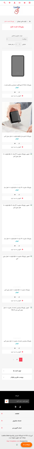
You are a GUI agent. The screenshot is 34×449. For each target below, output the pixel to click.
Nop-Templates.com (13, 441)
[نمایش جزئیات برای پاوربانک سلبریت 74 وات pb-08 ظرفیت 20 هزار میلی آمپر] (17, 168)
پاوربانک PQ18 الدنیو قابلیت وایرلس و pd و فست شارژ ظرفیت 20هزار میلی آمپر (17, 85)
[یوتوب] (20, 406)
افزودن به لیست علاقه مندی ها (14, 92)
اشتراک (6, 401)
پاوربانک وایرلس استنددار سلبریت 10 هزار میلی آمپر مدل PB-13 (17, 341)
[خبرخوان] (15, 406)
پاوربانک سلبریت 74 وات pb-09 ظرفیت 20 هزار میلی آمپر (17, 239)
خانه (30, 21)
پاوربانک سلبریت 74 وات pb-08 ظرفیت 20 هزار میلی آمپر (17, 187)
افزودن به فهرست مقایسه (19, 92)
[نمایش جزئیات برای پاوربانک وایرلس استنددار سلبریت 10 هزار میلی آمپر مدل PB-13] (17, 322)
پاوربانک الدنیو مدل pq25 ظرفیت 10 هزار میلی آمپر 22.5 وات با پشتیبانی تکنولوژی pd (17, 136)
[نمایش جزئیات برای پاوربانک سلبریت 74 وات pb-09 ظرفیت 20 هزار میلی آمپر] (17, 219)
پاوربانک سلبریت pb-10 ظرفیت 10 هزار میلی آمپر (17, 290)
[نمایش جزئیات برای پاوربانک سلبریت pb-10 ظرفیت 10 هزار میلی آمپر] (17, 270)
